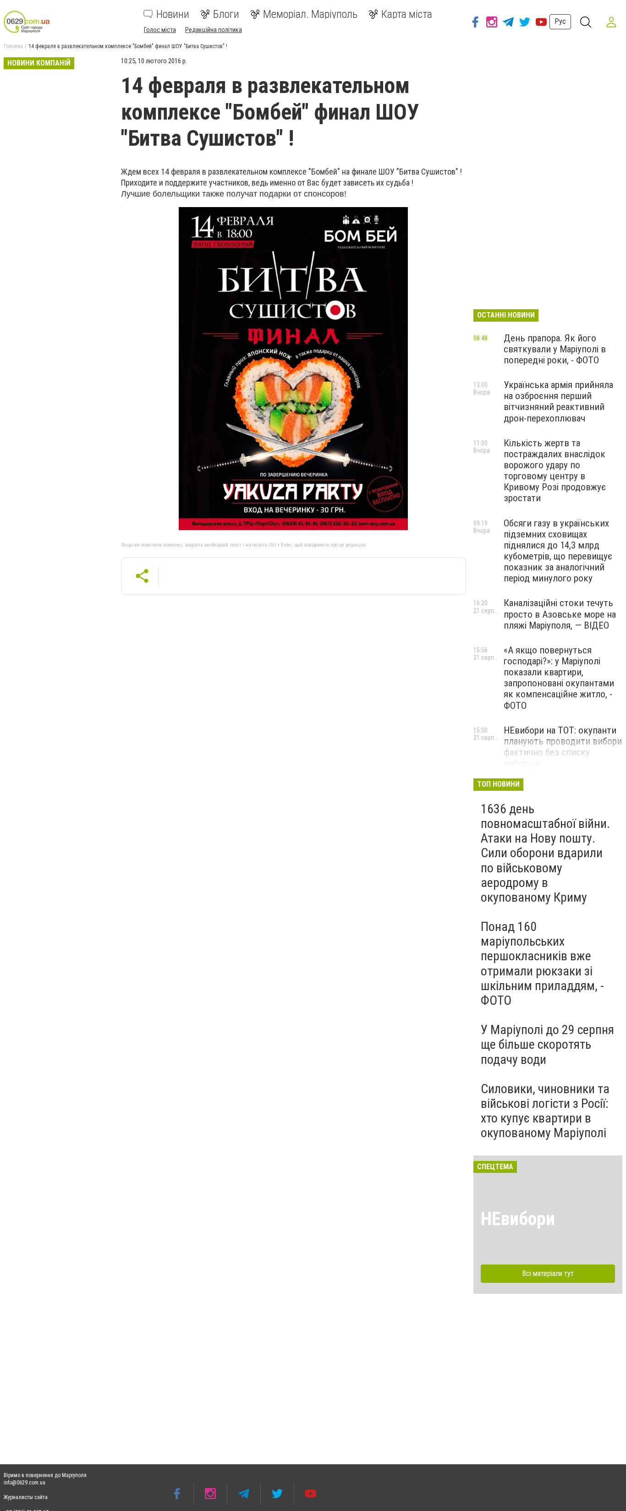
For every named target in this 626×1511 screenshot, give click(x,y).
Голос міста (160, 29)
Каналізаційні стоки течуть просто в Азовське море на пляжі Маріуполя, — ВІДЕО (560, 613)
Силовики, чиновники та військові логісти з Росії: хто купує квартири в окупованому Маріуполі (545, 1111)
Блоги (226, 14)
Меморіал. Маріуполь (310, 14)
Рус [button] (560, 21)
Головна (13, 46)
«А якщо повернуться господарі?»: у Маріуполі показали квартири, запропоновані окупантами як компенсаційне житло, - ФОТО (559, 678)
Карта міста (406, 14)
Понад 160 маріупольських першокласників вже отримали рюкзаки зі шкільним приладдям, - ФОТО (542, 963)
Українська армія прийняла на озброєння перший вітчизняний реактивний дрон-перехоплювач (558, 401)
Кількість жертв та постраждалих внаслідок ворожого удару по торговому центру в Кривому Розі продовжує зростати (555, 471)
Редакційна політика (213, 29)
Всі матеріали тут (548, 1273)
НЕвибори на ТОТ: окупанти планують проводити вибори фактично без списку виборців (563, 747)
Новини (172, 14)
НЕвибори (518, 1219)
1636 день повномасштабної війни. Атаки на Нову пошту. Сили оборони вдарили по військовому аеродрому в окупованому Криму (545, 853)
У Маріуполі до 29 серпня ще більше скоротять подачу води (547, 1044)
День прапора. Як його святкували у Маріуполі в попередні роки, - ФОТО (555, 349)
